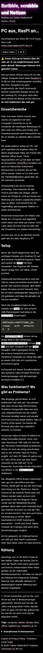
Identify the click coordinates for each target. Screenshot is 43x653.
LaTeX (23, 159)
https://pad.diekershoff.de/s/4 (16, 45)
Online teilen (9, 52)
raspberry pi (14, 625)
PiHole (14, 196)
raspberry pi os (29, 625)
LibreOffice (22, 163)
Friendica (18, 527)
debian (21, 622)
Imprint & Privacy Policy (13, 638)
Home (4, 21)
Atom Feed (7, 642)
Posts (12, 21)
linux (36, 622)
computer (12, 622)
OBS (32, 225)
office (4, 625)
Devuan (25, 285)
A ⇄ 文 (21, 52)
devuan (29, 622)
